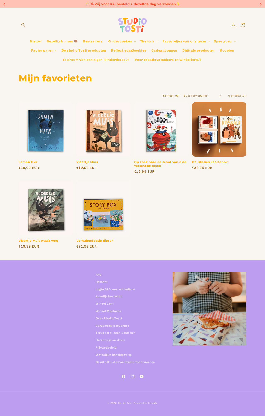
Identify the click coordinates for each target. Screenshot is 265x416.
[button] (23, 25)
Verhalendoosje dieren (95, 241)
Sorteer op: (171, 95)
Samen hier (28, 162)
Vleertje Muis (87, 162)
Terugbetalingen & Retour (115, 333)
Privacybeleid (106, 347)
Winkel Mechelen (108, 311)
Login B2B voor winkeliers (115, 289)
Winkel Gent (105, 304)
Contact (102, 282)
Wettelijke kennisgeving (114, 355)
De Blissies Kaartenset (210, 162)
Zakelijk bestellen (109, 296)
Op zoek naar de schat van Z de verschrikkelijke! (160, 164)
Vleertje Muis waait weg (38, 241)
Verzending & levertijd (112, 325)
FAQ (99, 275)
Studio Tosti (125, 403)
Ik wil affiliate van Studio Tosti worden (125, 362)
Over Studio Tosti (109, 318)
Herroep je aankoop (110, 340)
